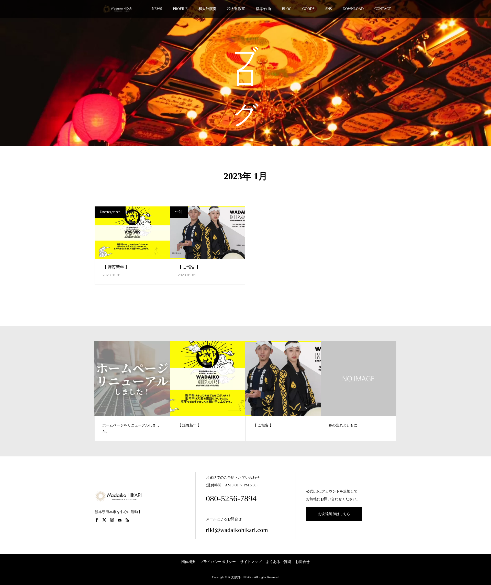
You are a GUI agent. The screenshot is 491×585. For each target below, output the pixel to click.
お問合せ (302, 562)
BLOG (287, 9)
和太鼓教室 (236, 9)
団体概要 (188, 562)
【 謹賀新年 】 (116, 267)
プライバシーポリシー (218, 562)
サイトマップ (251, 562)
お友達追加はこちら (334, 514)
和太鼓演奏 (207, 9)
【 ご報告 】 (189, 267)
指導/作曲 (263, 9)
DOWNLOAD (353, 9)
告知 (178, 212)
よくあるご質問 (278, 562)
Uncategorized (110, 212)
